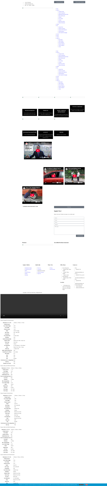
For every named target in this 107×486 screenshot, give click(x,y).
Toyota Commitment (62, 55)
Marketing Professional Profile (63, 14)
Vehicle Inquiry (61, 41)
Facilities (60, 17)
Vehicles (57, 24)
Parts (57, 25)
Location (60, 62)
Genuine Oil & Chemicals (63, 29)
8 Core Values (61, 18)
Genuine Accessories (62, 28)
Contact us (58, 38)
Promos (57, 35)
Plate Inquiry (61, 39)
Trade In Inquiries (61, 45)
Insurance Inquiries (62, 43)
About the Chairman (62, 22)
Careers (60, 46)
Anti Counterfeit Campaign (63, 32)
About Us (57, 10)
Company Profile (61, 11)
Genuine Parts (61, 69)
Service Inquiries (61, 42)
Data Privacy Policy (62, 21)
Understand (81, 484)
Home (57, 8)
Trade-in (57, 36)
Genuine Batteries (61, 31)
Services (57, 34)
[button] (69, 49)
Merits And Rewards (62, 15)
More (86, 484)
